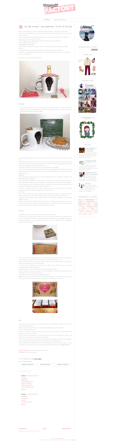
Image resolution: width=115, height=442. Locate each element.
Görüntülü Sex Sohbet (26, 402)
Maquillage (90, 199)
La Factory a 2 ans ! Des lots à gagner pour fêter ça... (90, 162)
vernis (96, 205)
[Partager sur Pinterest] (41, 359)
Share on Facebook (27, 364)
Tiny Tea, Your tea (23, 350)
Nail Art (94, 213)
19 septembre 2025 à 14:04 (32, 375)
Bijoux (92, 208)
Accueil (44, 428)
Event (88, 210)
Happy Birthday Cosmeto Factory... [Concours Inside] (91, 173)
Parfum (89, 205)
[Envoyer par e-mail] (35, 359)
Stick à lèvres (88, 211)
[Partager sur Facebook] (39, 359)
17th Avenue (60, 438)
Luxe (82, 206)
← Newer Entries (22, 428)
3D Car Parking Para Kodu (27, 381)
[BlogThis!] (36, 359)
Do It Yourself (84, 214)
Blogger (74, 440)
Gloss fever (88, 183)
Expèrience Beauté (92, 206)
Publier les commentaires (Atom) (32, 431)
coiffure (84, 208)
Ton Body (30, 361)
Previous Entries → (67, 428)
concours (80, 210)
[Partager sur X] (38, 359)
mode (80, 201)
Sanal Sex (23, 400)
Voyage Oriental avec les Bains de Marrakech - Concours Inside (91, 149)
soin (79, 199)
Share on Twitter (63, 364)
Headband (95, 211)
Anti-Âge (90, 213)
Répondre (23, 389)
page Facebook (65, 344)
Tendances (90, 201)
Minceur (25, 361)
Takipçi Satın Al (24, 380)
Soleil (80, 213)
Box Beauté (95, 210)
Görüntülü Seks (24, 398)
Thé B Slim (21, 352)
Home (47, 20)
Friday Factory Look (84, 203)
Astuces (82, 211)
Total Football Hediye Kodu (27, 387)
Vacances (90, 214)
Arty (79, 214)
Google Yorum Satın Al (26, 383)
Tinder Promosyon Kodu (26, 385)
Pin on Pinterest (45, 364)
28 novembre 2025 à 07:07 (32, 394)
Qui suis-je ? (60, 20)
